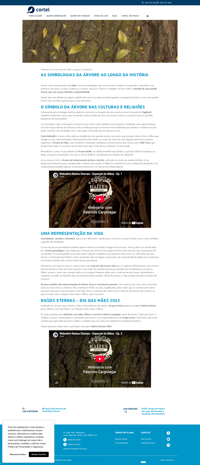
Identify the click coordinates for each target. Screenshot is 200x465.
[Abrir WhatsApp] (193, 458)
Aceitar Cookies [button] (38, 454)
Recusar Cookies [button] (18, 454)
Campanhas (87, 69)
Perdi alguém (35, 16)
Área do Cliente (121, 439)
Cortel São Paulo (130, 16)
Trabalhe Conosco (148, 443)
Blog (114, 16)
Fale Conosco (146, 439)
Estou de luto (101, 16)
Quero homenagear (56, 16)
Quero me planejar (80, 16)
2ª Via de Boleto (121, 443)
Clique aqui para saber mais (54, 326)
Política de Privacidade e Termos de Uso (87, 460)
